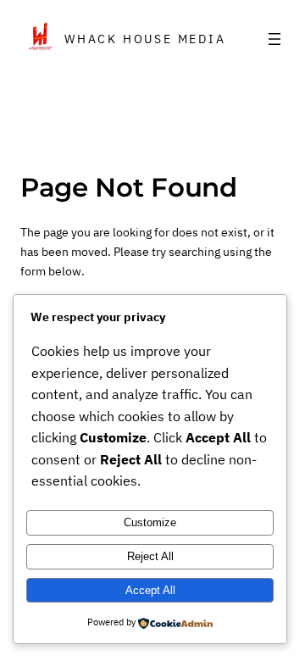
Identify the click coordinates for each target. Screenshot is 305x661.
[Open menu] (274, 39)
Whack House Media (145, 39)
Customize (150, 522)
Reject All (150, 556)
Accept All (150, 590)
